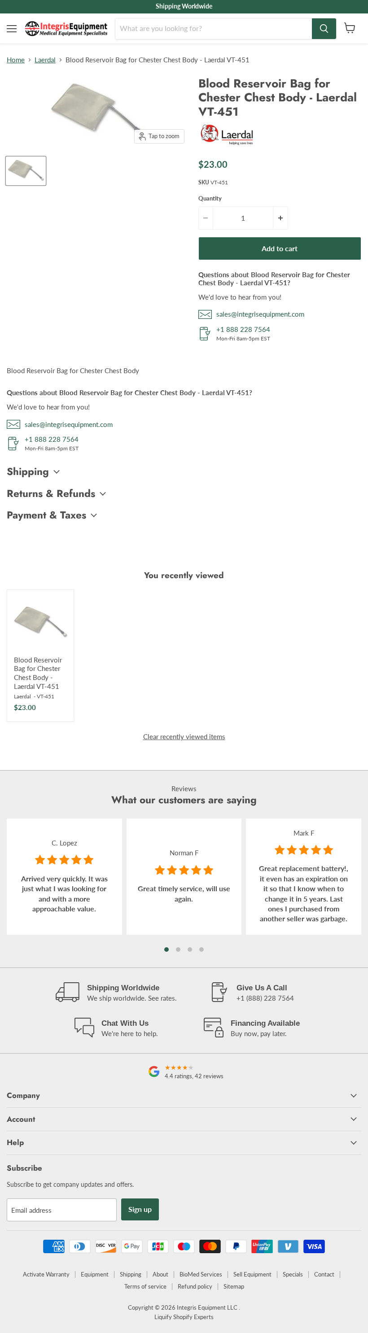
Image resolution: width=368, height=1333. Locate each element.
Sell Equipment (252, 1274)
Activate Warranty (46, 1274)
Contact (324, 1274)
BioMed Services (201, 1274)
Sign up (140, 1209)
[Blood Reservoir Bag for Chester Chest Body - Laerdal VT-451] (40, 623)
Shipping (130, 1274)
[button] (166, 949)
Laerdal (45, 60)
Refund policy (195, 1286)
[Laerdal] (227, 147)
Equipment (95, 1274)
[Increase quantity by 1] (280, 218)
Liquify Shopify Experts (184, 1316)
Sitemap (233, 1286)
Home (16, 60)
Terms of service (145, 1286)
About (160, 1274)
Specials (293, 1274)
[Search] (324, 28)
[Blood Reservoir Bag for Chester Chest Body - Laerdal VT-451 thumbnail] (26, 171)
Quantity (210, 198)
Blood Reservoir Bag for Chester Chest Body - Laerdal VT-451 (38, 673)
